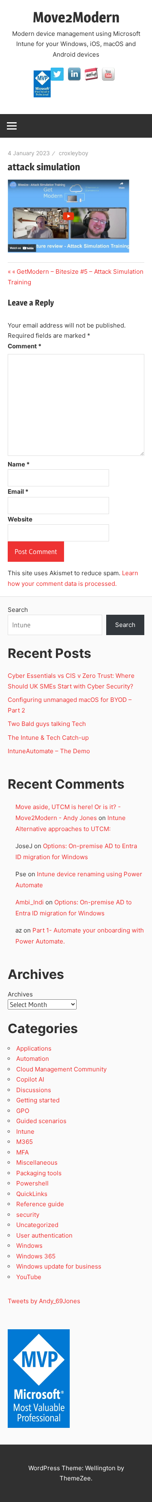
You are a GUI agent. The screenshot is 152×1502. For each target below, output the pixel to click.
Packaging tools (39, 1173)
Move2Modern (76, 17)
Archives (20, 994)
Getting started (38, 1100)
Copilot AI (30, 1079)
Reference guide (40, 1204)
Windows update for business (58, 1266)
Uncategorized (37, 1225)
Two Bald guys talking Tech (47, 724)
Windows (29, 1245)
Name (19, 464)
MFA (22, 1152)
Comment (24, 346)
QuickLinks (31, 1194)
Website (20, 519)
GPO (22, 1111)
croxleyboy (73, 153)
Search (18, 610)
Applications (33, 1048)
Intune (25, 1131)
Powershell (32, 1183)
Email (18, 491)
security (27, 1214)
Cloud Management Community (61, 1069)
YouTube (28, 1277)
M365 (24, 1142)
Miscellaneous (37, 1162)
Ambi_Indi (29, 902)
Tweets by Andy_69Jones (44, 1301)
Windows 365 (36, 1256)
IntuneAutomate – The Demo (49, 751)
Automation (32, 1058)
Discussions (33, 1090)
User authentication (44, 1235)
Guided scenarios (41, 1121)
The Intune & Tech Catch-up (49, 737)
